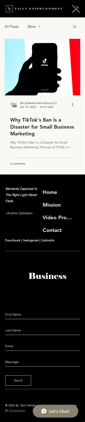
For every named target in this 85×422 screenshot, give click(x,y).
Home (50, 192)
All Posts (12, 26)
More (32, 26)
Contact (52, 230)
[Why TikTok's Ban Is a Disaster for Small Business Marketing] (42, 67)
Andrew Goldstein (19, 213)
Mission (52, 205)
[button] (76, 8)
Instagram (31, 240)
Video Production (58, 217)
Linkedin (47, 240)
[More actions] (74, 104)
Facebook (13, 240)
